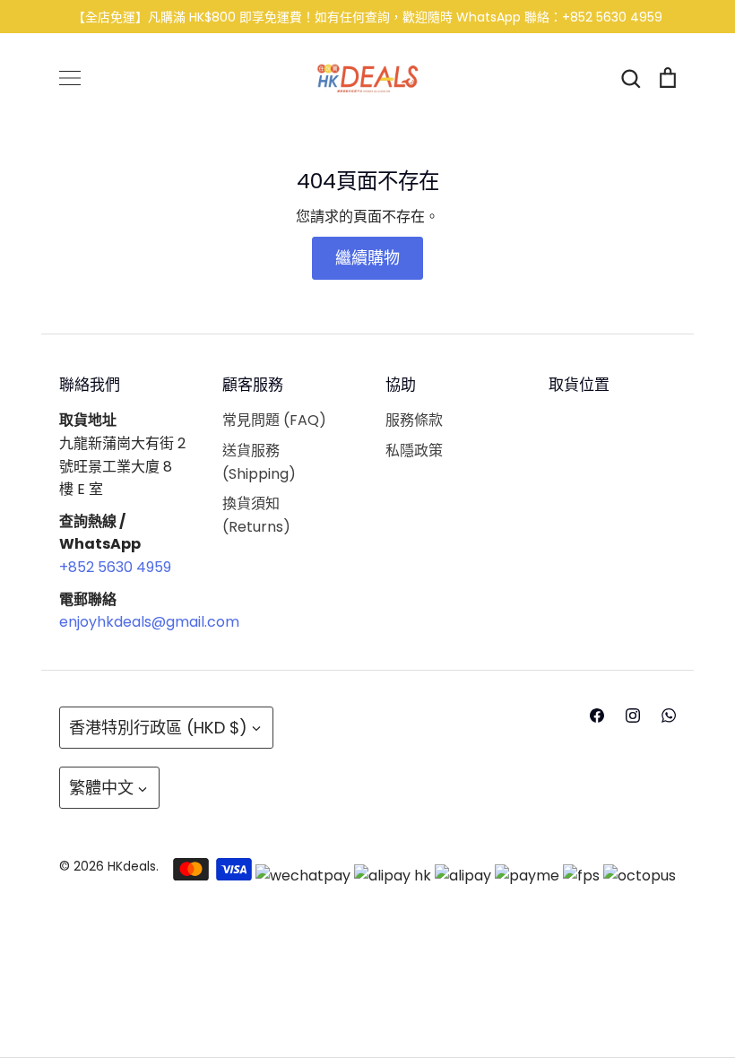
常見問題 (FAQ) (274, 420)
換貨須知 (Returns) (256, 515)
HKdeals (132, 866)
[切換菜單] (70, 78)
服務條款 (414, 420)
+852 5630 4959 (115, 567)
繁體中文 (101, 787)
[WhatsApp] (669, 715)
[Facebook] (597, 715)
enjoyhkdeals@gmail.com (149, 621)
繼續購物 (367, 258)
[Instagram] (633, 715)
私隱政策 (414, 450)
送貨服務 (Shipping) (259, 462)
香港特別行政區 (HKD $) (158, 727)
